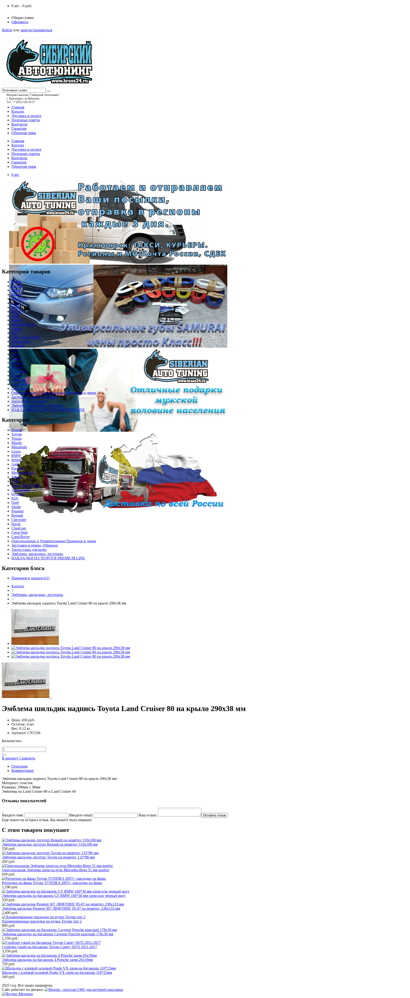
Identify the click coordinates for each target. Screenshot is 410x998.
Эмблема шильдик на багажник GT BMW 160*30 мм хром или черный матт (64, 896)
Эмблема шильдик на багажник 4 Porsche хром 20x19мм (47, 960)
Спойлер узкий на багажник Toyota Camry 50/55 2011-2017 (49, 947)
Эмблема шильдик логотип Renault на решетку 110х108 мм (50, 844)
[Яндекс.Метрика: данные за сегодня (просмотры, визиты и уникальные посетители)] (17, 994)
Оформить (19, 22)
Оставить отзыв (214, 815)
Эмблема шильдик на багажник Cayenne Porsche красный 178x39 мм (57, 934)
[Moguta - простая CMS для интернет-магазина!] (84, 990)
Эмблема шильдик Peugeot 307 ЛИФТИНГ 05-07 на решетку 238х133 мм (61, 908)
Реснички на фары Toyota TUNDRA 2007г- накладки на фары (52, 883)
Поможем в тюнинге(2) (30, 578)
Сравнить (27, 758)
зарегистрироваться (36, 30)
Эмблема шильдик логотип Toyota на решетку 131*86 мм (48, 857)
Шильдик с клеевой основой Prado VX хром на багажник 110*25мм (57, 972)
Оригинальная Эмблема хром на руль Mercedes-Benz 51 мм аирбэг (55, 870)
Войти (7, 30)
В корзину (10, 758)
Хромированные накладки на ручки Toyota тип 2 (42, 921)
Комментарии (22, 770)
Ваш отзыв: (148, 815)
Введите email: (81, 815)
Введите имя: (12, 815)
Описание (19, 766)
